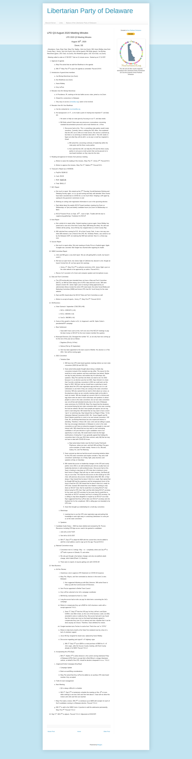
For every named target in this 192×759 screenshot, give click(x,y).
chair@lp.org (74, 102)
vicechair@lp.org (74, 109)
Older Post (107, 731)
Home (79, 731)
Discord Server (50, 23)
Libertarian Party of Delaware (90, 10)
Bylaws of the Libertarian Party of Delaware (81, 23)
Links (61, 23)
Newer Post (51, 731)
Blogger (99, 745)
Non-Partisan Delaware (134, 30)
